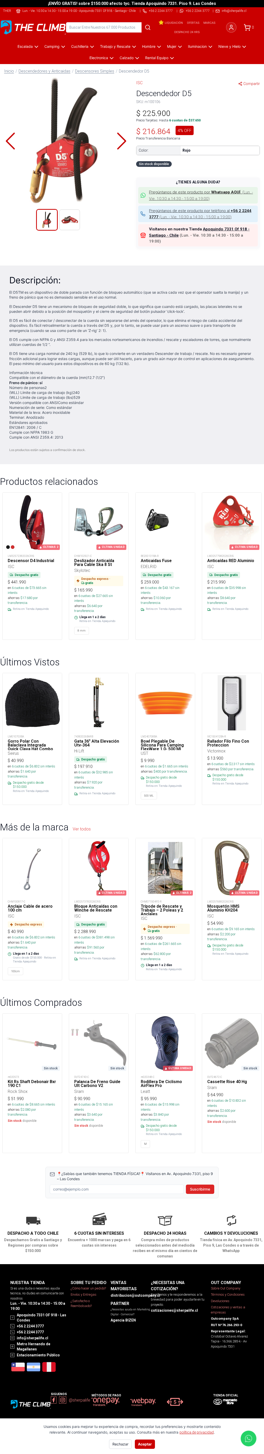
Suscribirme (200, 1189)
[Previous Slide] (10, 141)
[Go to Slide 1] (47, 219)
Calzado (127, 58)
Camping (52, 46)
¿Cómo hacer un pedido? (88, 1288)
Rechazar (120, 1444)
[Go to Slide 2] (69, 219)
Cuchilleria (79, 46)
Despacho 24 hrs (187, 32)
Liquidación (174, 23)
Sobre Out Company (225, 1288)
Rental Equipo (156, 58)
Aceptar (145, 1444)
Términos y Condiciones (228, 1294)
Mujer (171, 46)
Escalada (25, 46)
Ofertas (193, 23)
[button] (66, 141)
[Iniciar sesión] (231, 27)
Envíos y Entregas (83, 1294)
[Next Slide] (121, 141)
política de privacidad (196, 1432)
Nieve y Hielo (229, 46)
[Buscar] (148, 27)
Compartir (251, 83)
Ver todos (82, 828)
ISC (139, 82)
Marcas (209, 23)
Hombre (148, 46)
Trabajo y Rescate (115, 46)
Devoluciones (220, 1301)
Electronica (98, 58)
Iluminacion (197, 46)
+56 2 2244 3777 (198, 11)
